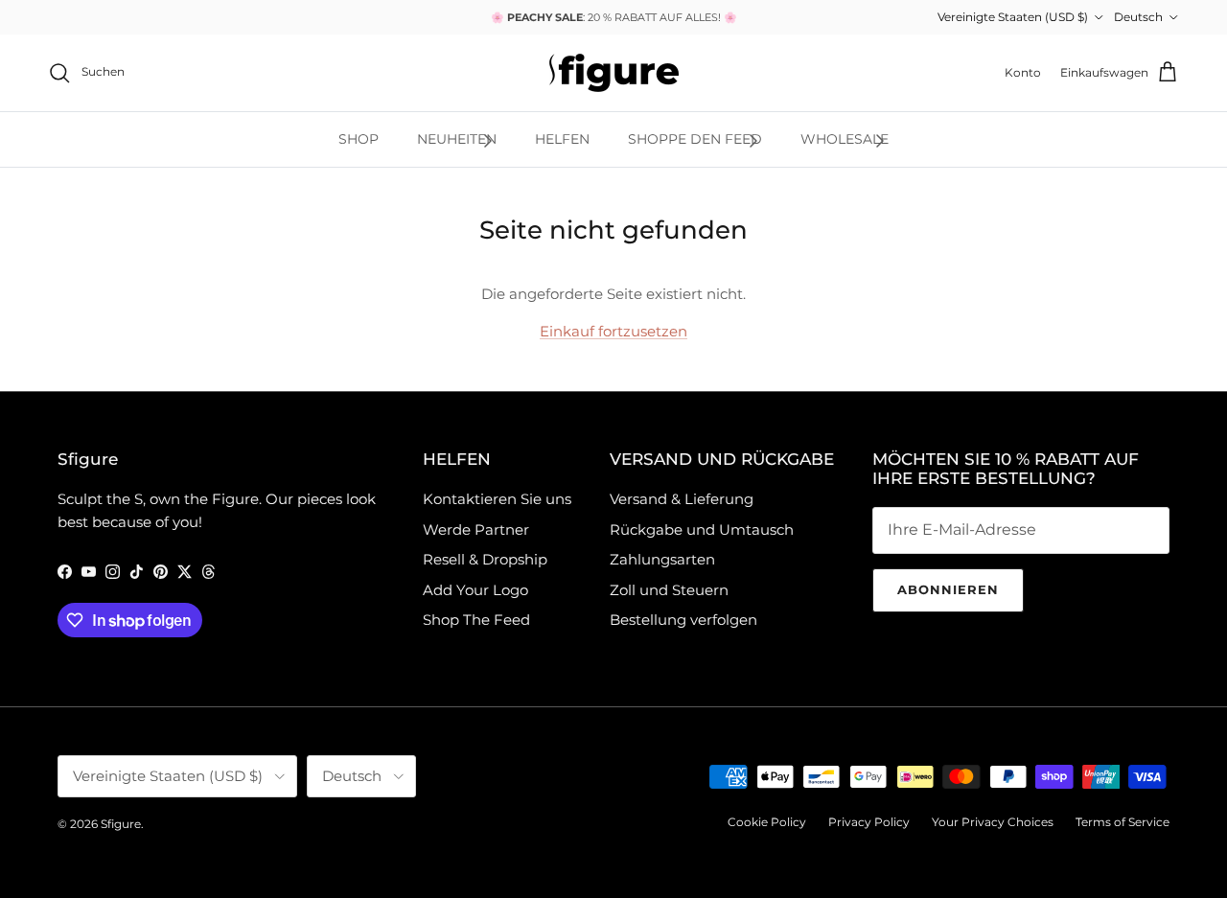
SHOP (358, 139)
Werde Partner (476, 529)
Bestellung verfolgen (683, 619)
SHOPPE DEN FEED (695, 139)
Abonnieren (948, 589)
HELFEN (562, 139)
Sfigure (121, 824)
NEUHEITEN (457, 139)
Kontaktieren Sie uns (497, 499)
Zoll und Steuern (669, 590)
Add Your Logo (475, 590)
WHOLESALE (844, 139)
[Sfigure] (614, 73)
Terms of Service (1122, 822)
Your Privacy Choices (992, 822)
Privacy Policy (869, 822)
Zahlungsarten (662, 559)
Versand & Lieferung (681, 499)
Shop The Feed (476, 619)
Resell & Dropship (485, 559)
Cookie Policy (767, 822)
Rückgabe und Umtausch (702, 529)
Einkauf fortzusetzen (613, 331)
